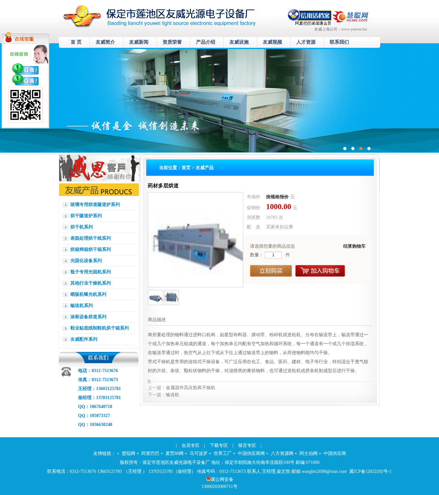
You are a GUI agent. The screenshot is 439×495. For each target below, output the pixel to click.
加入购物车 (320, 271)
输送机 (172, 394)
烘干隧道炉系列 (86, 215)
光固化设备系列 (86, 260)
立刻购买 (271, 271)
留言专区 (247, 445)
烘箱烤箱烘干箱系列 (90, 249)
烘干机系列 (81, 227)
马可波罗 (199, 453)
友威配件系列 (83, 339)
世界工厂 (223, 453)
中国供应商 (335, 453)
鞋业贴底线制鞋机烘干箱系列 (99, 328)
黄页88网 (175, 453)
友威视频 (272, 42)
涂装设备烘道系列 (88, 316)
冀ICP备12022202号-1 (370, 471)
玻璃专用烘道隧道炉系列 (95, 204)
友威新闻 (138, 42)
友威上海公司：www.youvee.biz (340, 29)
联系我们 (339, 42)
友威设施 (239, 42)
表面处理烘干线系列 (90, 238)
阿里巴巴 (150, 453)
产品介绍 (205, 42)
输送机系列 (81, 305)
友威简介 (105, 42)
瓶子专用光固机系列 (90, 271)
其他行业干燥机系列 (90, 283)
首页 (186, 167)
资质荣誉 (172, 42)
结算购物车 (354, 246)
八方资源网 (282, 453)
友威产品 (205, 167)
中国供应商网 (251, 453)
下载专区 (219, 445)
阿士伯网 (309, 453)
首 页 (76, 42)
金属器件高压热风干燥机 (190, 387)
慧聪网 (128, 453)
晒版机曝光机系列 (88, 294)
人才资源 (306, 42)
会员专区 (191, 445)
